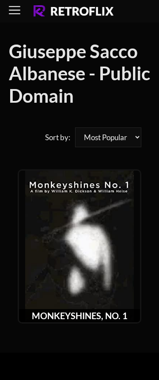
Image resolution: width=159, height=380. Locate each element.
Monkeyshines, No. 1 (80, 315)
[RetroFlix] (74, 11)
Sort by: (57, 137)
